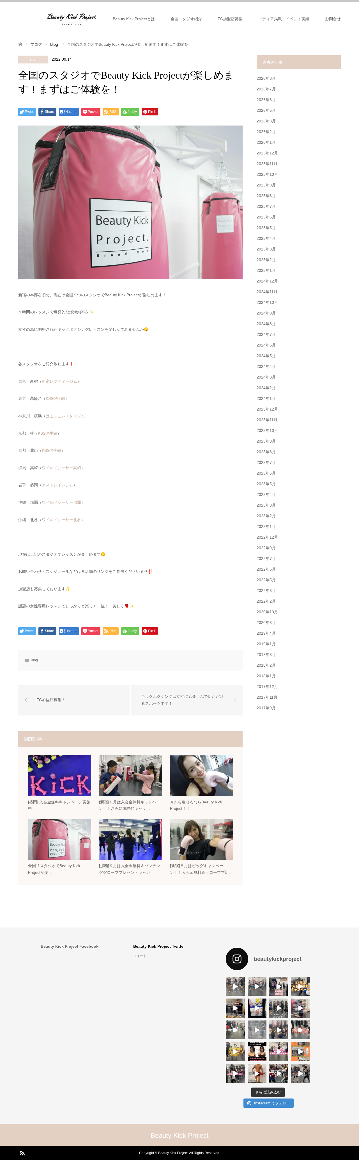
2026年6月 (266, 99)
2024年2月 (266, 388)
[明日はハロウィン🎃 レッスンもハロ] (300, 1051)
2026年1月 (266, 142)
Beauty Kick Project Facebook (69, 946)
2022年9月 (266, 548)
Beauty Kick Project (180, 1135)
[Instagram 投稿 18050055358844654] (257, 986)
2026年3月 (266, 121)
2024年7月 (266, 334)
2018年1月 (266, 676)
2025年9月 (266, 185)
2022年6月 (266, 569)
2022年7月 (266, 558)
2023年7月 (266, 462)
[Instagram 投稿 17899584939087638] (235, 1008)
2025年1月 (266, 270)
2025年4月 (266, 238)
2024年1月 (266, 398)
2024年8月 (266, 324)
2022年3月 (266, 590)
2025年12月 (267, 153)
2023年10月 (267, 430)
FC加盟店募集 (230, 19)
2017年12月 (267, 686)
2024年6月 (266, 345)
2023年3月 (266, 505)
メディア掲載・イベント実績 (283, 19)
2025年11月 (267, 163)
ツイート (140, 956)
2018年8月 (266, 654)
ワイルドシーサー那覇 (61, 502)
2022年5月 (266, 580)
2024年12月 (267, 281)
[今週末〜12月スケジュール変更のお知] (257, 1030)
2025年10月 (267, 174)
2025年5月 (266, 227)
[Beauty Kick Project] (72, 18)
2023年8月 (266, 452)
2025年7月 (266, 206)
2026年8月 (266, 78)
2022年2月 (266, 601)
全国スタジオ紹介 (186, 19)
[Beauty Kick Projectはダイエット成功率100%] (257, 1051)
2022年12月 (267, 537)
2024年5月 (266, 356)
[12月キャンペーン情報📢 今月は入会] (300, 986)
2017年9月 (266, 708)
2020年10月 (267, 612)
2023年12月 (267, 409)
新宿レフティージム (59, 381)
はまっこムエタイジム (65, 416)
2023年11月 (267, 420)
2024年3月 (266, 377)
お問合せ (333, 19)
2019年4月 (266, 633)
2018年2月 (266, 665)
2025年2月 (266, 259)
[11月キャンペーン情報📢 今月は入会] (235, 1051)
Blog (32, 59)
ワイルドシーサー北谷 (61, 520)
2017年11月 (267, 697)
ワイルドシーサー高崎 (61, 468)
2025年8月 (266, 195)
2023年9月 (266, 441)
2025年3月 (266, 249)
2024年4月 (266, 366)
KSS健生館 (55, 398)
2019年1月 (266, 644)
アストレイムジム (57, 485)
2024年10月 (267, 302)
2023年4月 (266, 494)
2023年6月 (266, 473)
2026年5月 (266, 110)
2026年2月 (266, 131)
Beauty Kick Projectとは (134, 19)
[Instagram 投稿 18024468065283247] (257, 1008)
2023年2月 (266, 516)
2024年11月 (267, 292)
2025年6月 (266, 217)
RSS (22, 1152)
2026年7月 (266, 89)
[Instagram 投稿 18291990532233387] (235, 986)
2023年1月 (266, 526)
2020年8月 (266, 622)
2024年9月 (266, 313)
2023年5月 (266, 484)
